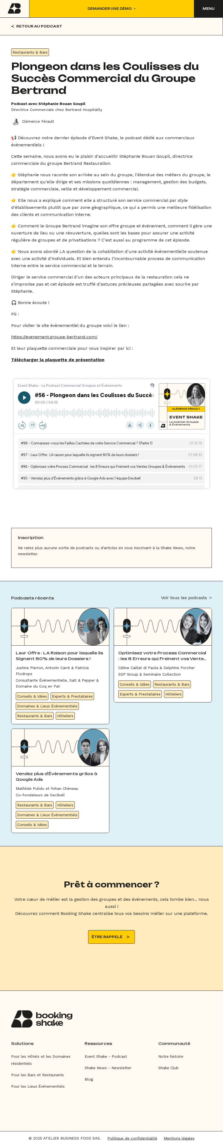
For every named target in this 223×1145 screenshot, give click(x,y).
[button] (208, 8)
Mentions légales (179, 1138)
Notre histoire (170, 1056)
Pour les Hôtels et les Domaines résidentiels (40, 1060)
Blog (89, 1079)
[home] (14, 8)
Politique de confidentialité (132, 1138)
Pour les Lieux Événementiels (38, 1086)
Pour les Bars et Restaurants (37, 1075)
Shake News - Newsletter (108, 1068)
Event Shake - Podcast (106, 1056)
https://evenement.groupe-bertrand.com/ (54, 336)
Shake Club (168, 1068)
